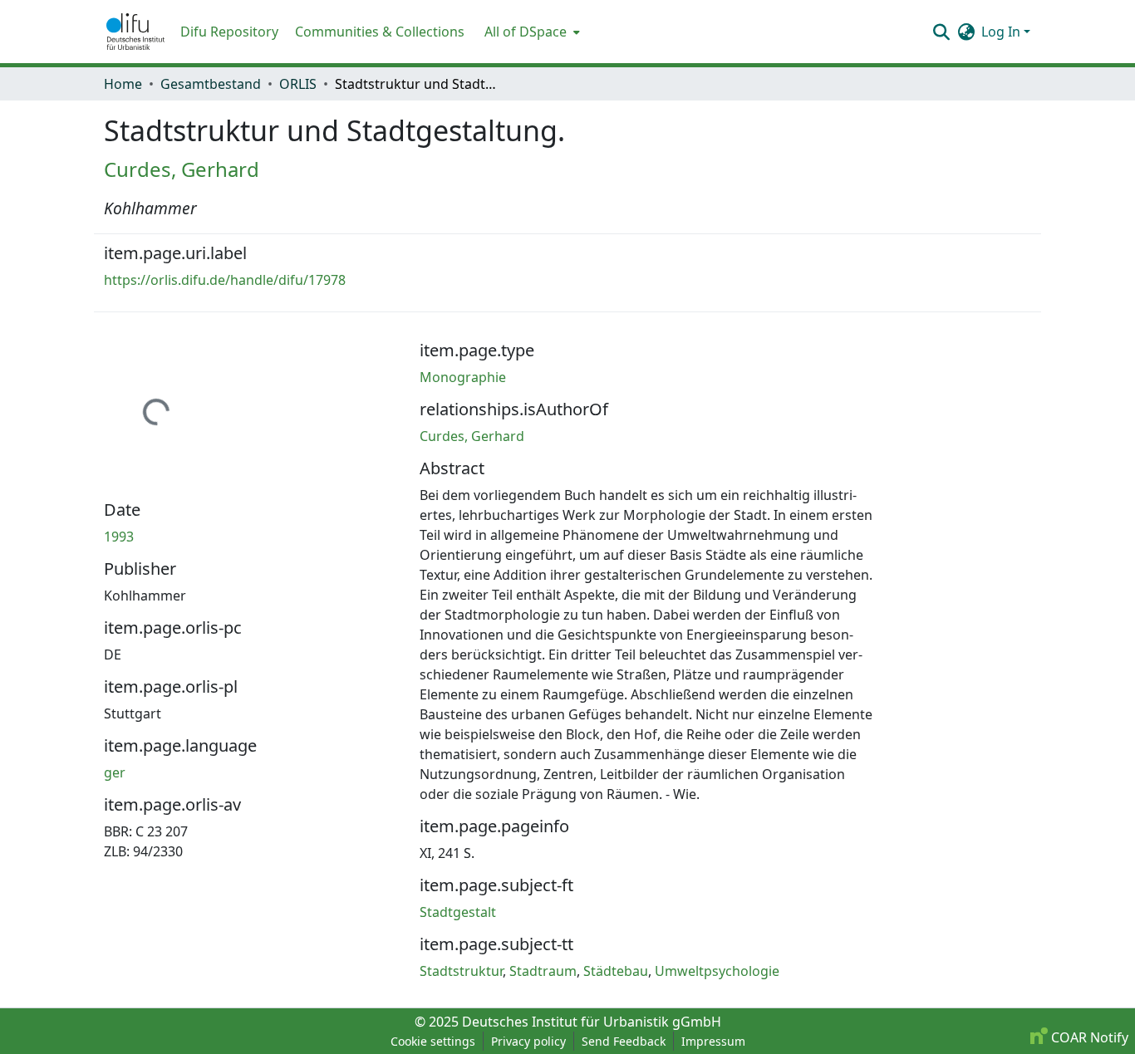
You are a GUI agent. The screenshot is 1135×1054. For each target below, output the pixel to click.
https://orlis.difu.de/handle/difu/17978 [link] (225, 280)
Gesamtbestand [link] (210, 84)
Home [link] (123, 84)
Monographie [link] (463, 377)
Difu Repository (229, 31)
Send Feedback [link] (624, 1041)
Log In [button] (1002, 31)
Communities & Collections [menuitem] (379, 31)
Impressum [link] (713, 1041)
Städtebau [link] (615, 971)
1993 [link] (119, 536)
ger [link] (114, 772)
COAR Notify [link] (1088, 1037)
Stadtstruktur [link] (461, 971)
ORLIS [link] (298, 84)
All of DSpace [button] (525, 31)
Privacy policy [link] (528, 1041)
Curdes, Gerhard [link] (181, 169)
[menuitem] (530, 31)
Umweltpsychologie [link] (717, 971)
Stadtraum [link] (543, 971)
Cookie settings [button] (433, 1041)
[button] (135, 31)
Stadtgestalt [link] (458, 912)
